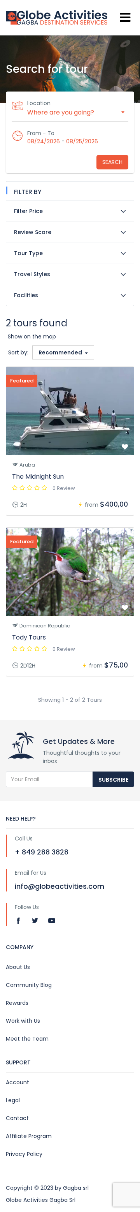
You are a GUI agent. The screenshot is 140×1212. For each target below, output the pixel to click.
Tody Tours (29, 637)
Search (112, 162)
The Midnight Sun (38, 476)
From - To (40, 133)
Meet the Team (27, 1039)
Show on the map (32, 336)
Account (17, 1082)
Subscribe (113, 780)
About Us (18, 967)
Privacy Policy (24, 1154)
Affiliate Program (29, 1136)
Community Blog (29, 985)
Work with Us (23, 1021)
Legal (13, 1100)
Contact (17, 1118)
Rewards (17, 1003)
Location (39, 103)
